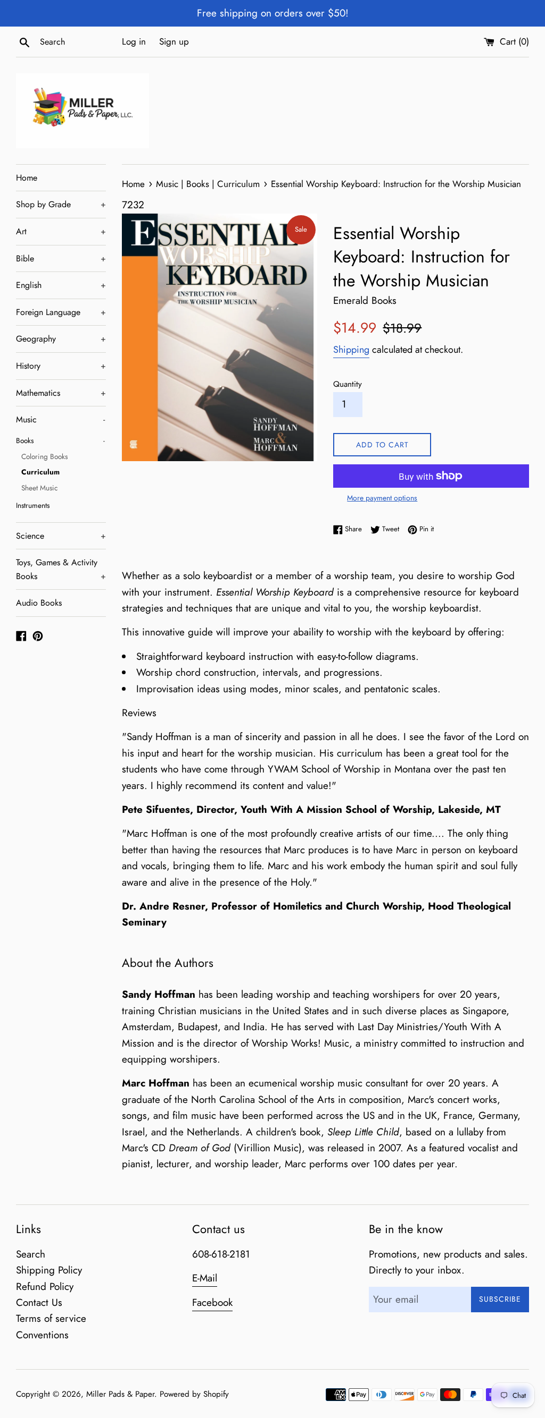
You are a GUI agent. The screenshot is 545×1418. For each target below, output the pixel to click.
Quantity (347, 384)
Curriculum (40, 471)
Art (61, 231)
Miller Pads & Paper (120, 1394)
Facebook (212, 1302)
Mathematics (61, 393)
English (61, 285)
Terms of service (51, 1318)
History (61, 366)
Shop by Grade (61, 204)
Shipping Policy (49, 1270)
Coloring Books (44, 456)
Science (61, 536)
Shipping (351, 349)
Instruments (32, 505)
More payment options (382, 498)
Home (26, 178)
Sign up (174, 41)
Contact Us (39, 1302)
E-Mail (204, 1278)
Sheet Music (39, 487)
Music (60, 419)
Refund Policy (44, 1286)
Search (30, 1254)
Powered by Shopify (194, 1394)
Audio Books (39, 603)
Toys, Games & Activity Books (61, 569)
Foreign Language (61, 312)
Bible (61, 258)
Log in (134, 41)
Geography (61, 339)
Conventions (42, 1335)
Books (60, 440)
